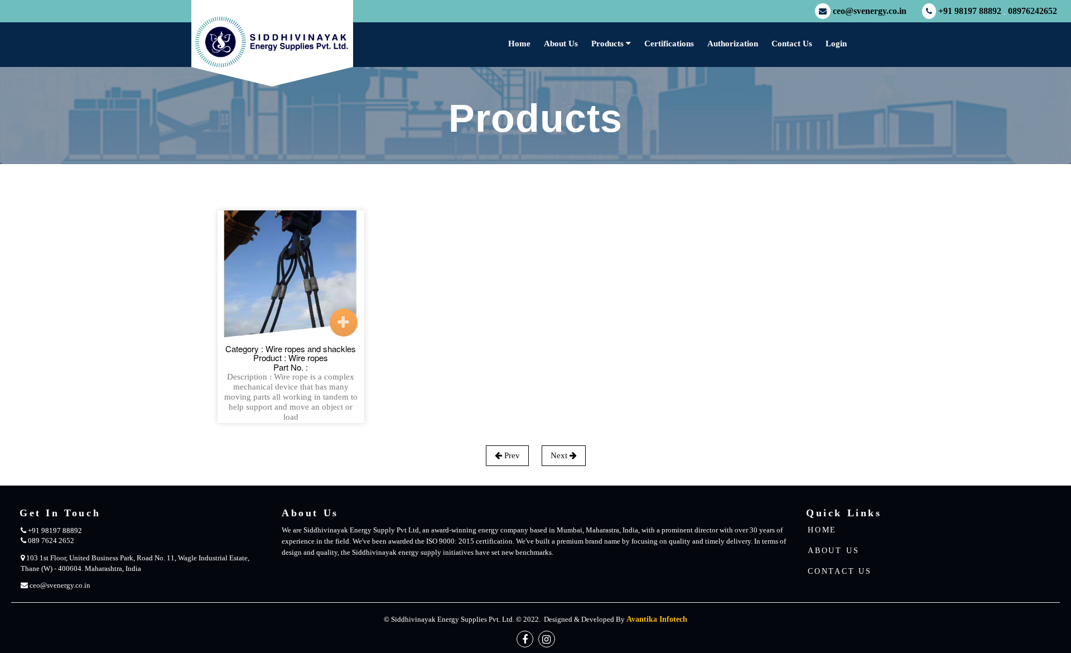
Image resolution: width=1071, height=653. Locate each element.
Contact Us (791, 43)
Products (608, 43)
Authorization (732, 43)
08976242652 (1032, 11)
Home (519, 43)
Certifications (669, 43)
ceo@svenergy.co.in (869, 11)
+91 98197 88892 (969, 11)
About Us (561, 43)
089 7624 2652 (50, 540)
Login (836, 43)
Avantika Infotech (656, 619)
